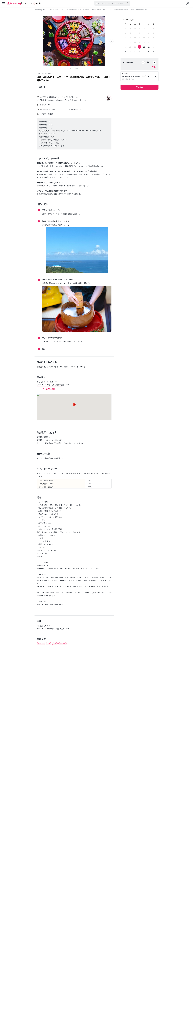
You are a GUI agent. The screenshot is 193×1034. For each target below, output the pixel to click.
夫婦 (48, 644)
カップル (41, 644)
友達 (54, 644)
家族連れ (62, 644)
